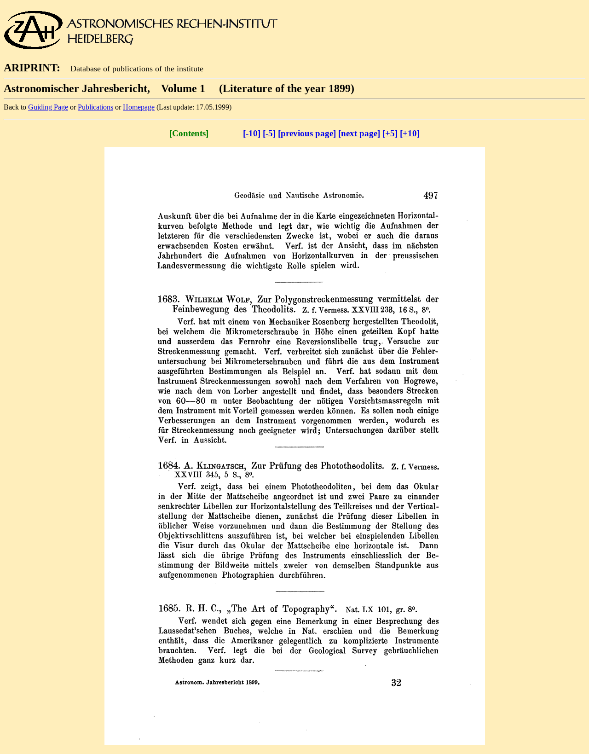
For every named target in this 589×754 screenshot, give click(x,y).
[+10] (410, 133)
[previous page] (307, 133)
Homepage (139, 107)
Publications (95, 107)
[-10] (251, 133)
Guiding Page (48, 107)
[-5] (269, 133)
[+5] (390, 133)
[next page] (359, 133)
